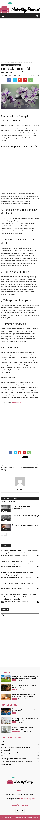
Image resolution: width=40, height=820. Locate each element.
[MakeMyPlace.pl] (20, 6)
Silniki (2, 744)
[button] (37, 15)
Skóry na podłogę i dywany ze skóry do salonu (15, 747)
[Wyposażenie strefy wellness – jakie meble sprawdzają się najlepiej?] (6, 697)
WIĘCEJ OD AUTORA (8, 501)
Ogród (3, 566)
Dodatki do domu (17, 731)
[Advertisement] (20, 39)
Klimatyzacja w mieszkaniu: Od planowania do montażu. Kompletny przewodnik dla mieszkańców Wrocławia (18, 596)
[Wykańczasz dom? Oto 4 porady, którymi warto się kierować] (6, 720)
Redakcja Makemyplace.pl (12, 555)
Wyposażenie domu (6, 65)
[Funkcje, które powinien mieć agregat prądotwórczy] (6, 711)
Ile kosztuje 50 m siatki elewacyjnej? (25, 516)
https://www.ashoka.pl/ (19, 402)
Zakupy (3, 577)
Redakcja (7, 75)
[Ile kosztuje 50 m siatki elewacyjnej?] (6, 518)
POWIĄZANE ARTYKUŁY (9, 498)
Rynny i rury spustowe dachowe (11, 753)
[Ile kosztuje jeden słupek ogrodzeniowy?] (6, 508)
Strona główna (5, 62)
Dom (3, 555)
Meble (3, 588)
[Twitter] (23, 811)
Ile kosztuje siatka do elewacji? (7, 469)
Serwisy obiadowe (6, 750)
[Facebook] (17, 811)
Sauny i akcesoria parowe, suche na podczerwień (16, 761)
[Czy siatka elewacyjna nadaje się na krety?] (6, 527)
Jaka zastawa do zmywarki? (30, 468)
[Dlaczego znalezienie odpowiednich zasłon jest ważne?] (6, 729)
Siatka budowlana (16, 65)
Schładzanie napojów (7, 764)
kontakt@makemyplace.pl (27, 799)
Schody (3, 756)
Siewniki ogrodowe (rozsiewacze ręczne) (13, 759)
